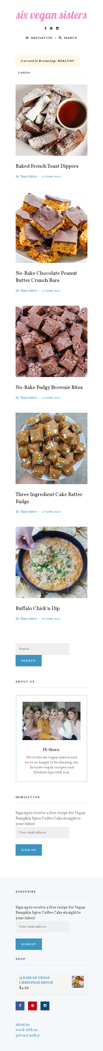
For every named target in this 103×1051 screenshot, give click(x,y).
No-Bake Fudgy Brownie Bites (49, 387)
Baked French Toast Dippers (47, 166)
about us (22, 1024)
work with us (27, 1030)
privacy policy (28, 1035)
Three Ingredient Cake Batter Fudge (49, 498)
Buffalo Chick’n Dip (38, 608)
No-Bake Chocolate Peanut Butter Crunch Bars (46, 277)
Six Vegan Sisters (26, 176)
